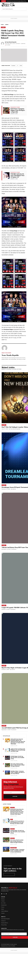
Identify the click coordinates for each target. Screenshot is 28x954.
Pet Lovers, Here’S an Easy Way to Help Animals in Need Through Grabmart (17, 765)
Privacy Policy (4, 924)
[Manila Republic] (8, 5)
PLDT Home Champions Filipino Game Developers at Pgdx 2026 (17, 110)
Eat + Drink (3, 902)
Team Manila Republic (11, 42)
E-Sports (3, 900)
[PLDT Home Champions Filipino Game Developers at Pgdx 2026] (6, 110)
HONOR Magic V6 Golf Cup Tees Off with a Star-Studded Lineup (17, 757)
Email (21, 65)
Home (2, 24)
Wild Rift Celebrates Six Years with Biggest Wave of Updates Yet (17, 175)
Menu (2, 13)
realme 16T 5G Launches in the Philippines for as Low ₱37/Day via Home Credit (18, 750)
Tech (11, 819)
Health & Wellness (4, 911)
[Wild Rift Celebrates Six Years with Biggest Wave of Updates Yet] (6, 175)
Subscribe (15, 796)
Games (6, 24)
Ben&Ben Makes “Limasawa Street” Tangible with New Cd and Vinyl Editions (17, 772)
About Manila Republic (5, 918)
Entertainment (13, 847)
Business (3, 898)
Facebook (13, 65)
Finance (2, 907)
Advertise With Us (9, 874)
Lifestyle (12, 807)
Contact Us (3, 920)
